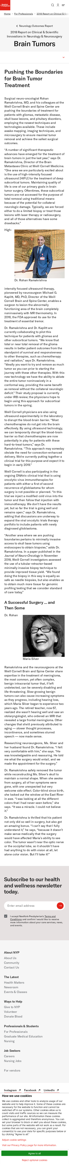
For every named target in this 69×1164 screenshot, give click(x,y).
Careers (9, 1056)
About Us (10, 958)
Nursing (9, 1041)
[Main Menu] (63, 5)
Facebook (32, 1090)
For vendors (12, 1070)
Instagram (12, 1090)
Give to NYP (12, 1007)
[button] (34, 57)
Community (11, 963)
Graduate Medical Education (23, 1036)
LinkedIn (51, 1090)
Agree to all (34, 1153)
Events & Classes (15, 992)
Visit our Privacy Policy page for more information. (29, 1145)
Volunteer (10, 1012)
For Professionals (23, 13)
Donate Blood (13, 1016)
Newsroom (11, 987)
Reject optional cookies (34, 1160)
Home (7, 13)
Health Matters (14, 982)
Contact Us (11, 967)
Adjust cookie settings (14, 1139)
